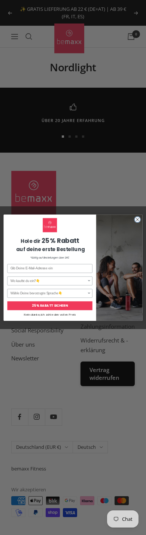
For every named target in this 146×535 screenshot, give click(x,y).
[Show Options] (89, 280)
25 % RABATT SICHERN (50, 305)
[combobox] (48, 280)
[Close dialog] (137, 219)
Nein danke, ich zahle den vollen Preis (50, 314)
